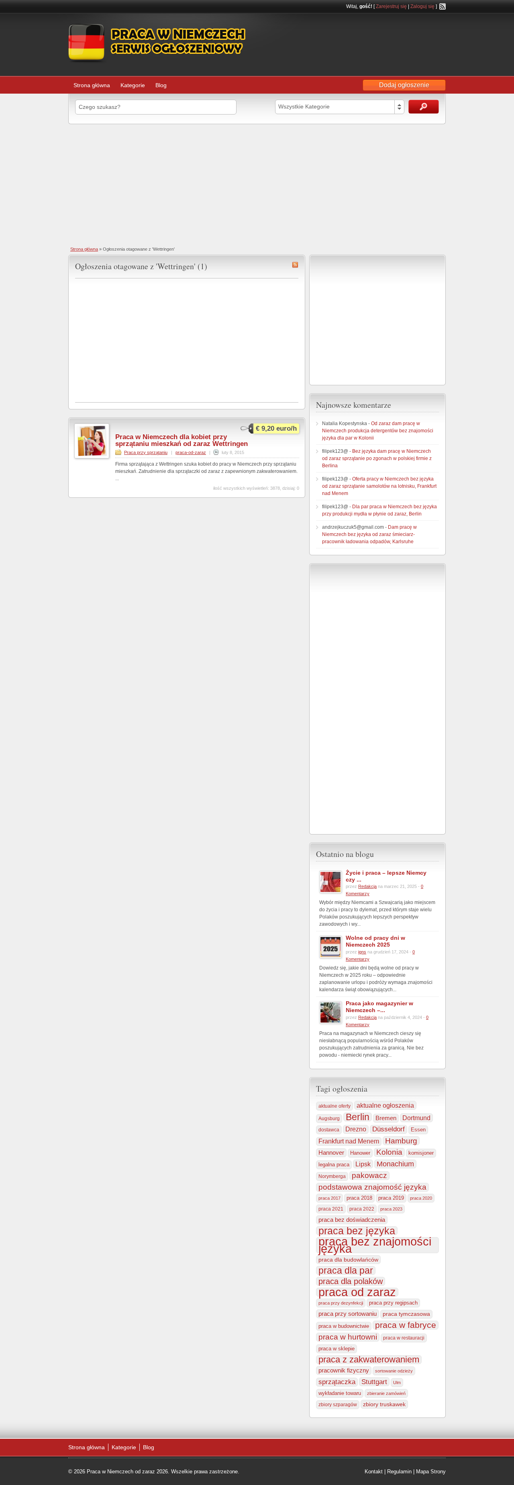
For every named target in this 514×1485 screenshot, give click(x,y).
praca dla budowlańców (348, 1259)
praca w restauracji (403, 1338)
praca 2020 (421, 1198)
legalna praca (333, 1165)
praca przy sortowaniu (347, 1313)
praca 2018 (359, 1198)
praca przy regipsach (393, 1303)
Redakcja (367, 886)
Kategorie (132, 85)
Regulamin (399, 1472)
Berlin (357, 1117)
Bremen (385, 1118)
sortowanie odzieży (394, 1370)
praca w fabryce (405, 1325)
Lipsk (363, 1164)
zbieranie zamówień (386, 1393)
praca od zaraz (357, 1292)
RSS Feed (442, 6)
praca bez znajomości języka (374, 1245)
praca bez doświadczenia (351, 1219)
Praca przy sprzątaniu (145, 452)
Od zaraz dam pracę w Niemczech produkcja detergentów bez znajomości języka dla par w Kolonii (377, 431)
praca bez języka (356, 1230)
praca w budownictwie (343, 1326)
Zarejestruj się (391, 6)
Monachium (395, 1164)
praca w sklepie (336, 1349)
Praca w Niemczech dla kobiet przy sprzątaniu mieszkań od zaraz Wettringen (181, 440)
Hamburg (401, 1140)
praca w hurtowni (347, 1337)
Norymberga (332, 1176)
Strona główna (91, 85)
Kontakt (374, 1472)
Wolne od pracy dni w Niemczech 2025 (375, 941)
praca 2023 (391, 1209)
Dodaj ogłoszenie (404, 85)
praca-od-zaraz (190, 452)
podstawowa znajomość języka (372, 1187)
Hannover (331, 1152)
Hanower (360, 1153)
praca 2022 (361, 1208)
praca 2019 (391, 1198)
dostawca (328, 1129)
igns (362, 951)
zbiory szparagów (337, 1404)
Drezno (355, 1129)
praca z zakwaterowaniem (368, 1359)
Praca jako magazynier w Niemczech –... (379, 1006)
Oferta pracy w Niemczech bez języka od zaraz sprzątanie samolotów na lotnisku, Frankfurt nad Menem (379, 486)
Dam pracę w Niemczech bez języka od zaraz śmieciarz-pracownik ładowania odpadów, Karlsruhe (369, 534)
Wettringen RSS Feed (295, 265)
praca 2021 (330, 1209)
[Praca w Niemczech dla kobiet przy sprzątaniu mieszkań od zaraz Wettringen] (91, 457)
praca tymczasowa (406, 1314)
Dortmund (416, 1117)
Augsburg (329, 1118)
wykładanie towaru (339, 1393)
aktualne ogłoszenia (385, 1105)
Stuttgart (374, 1382)
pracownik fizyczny (343, 1370)
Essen (418, 1130)
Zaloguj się (422, 6)
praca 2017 (329, 1198)
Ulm (397, 1382)
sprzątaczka (336, 1382)
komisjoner (421, 1153)
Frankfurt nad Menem (348, 1141)
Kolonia (389, 1152)
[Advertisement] (257, 184)
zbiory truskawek (384, 1404)
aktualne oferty (334, 1106)
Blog (161, 85)
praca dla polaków (350, 1281)
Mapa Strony (431, 1472)
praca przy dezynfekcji (340, 1303)
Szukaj (423, 107)
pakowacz (369, 1175)
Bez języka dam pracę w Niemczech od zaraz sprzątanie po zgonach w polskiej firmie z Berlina (377, 458)
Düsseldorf (388, 1129)
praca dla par (345, 1270)
